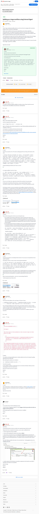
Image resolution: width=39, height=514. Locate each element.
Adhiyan (6, 424)
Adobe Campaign (12, 4)
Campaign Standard (17, 4)
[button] (33, 5)
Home (1, 4)
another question (30, 386)
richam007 (6, 401)
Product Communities (6, 4)
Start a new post (26, 90)
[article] (19, 106)
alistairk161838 (7, 23)
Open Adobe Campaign (8, 11)
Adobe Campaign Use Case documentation (26, 192)
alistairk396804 (7, 253)
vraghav (7, 48)
